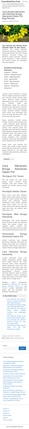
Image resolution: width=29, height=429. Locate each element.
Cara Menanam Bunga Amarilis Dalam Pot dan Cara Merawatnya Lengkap (16, 327)
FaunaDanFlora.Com (10, 1)
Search (5, 345)
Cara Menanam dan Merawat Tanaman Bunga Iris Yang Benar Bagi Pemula (16, 321)
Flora (12, 338)
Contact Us (6, 411)
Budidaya (7, 338)
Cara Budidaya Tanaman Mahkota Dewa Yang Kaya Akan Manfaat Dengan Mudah (13, 382)
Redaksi (5, 417)
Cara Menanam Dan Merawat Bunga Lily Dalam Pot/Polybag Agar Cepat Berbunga (16, 301)
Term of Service (7, 420)
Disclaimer (6, 413)
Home (4, 4)
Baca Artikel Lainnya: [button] (11, 296)
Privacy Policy (7, 415)
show (12, 159)
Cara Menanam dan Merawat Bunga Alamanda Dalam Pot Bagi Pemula (14, 286)
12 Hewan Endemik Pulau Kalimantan (14, 374)
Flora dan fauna (19, 338)
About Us (6, 408)
